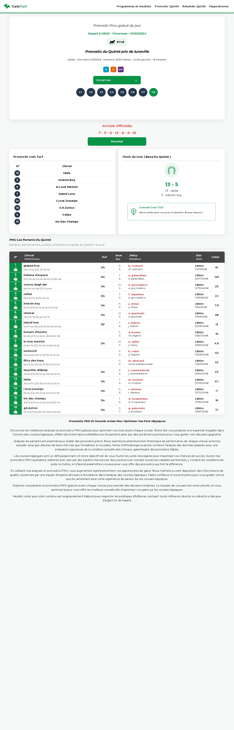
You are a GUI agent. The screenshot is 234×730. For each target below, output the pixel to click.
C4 (112, 92)
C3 (101, 92)
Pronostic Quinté (167, 6)
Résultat (117, 141)
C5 (122, 92)
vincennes (103, 80)
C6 (133, 92)
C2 (91, 92)
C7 (143, 92)
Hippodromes (219, 6)
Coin (19, 6)
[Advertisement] (117, 105)
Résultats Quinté (194, 6)
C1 (80, 92)
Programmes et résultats (134, 6)
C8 (153, 92)
